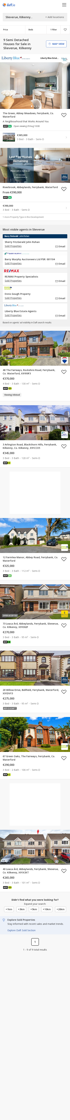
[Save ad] (63, 115)
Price (5, 29)
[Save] (65, 29)
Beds (31, 29)
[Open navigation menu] (64, 5)
